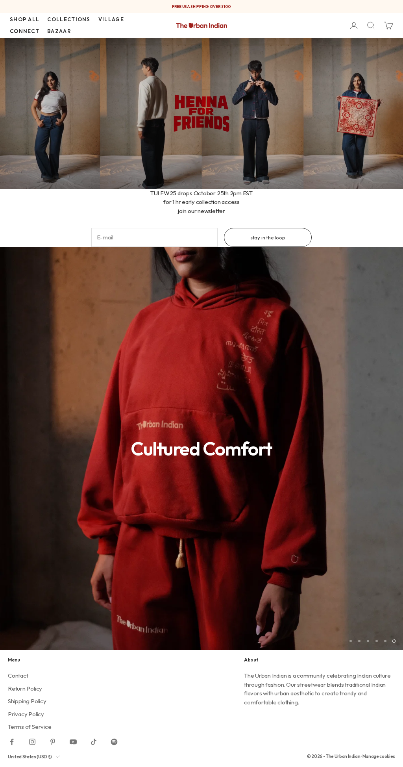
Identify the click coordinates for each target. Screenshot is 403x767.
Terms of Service (29, 726)
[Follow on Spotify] (114, 742)
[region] (201, 448)
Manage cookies (378, 756)
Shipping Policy (27, 701)
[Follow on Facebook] (12, 742)
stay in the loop (267, 237)
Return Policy (25, 688)
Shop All (24, 19)
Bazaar (59, 31)
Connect (24, 31)
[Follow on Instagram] (32, 742)
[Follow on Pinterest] (53, 742)
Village (111, 19)
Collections (68, 19)
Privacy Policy (26, 714)
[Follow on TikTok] (94, 742)
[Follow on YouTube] (73, 742)
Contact (18, 675)
